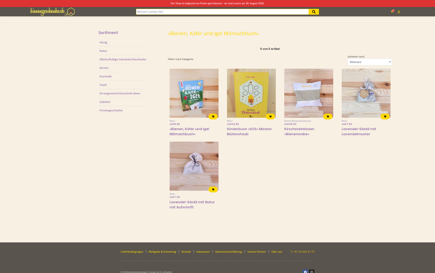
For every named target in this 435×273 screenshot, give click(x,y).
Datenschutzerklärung (228, 251)
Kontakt (186, 251)
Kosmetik (106, 76)
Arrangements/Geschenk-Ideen (120, 93)
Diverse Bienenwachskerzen (297, 120)
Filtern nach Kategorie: (181, 59)
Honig (103, 42)
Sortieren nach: (356, 56)
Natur (103, 51)
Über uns (276, 251)
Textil (103, 85)
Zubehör (105, 102)
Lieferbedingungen (132, 251)
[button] (213, 116)
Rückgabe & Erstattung (162, 251)
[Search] (314, 12)
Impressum (203, 251)
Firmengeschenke (111, 110)
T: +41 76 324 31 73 (302, 251)
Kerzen (104, 68)
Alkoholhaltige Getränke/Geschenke (123, 59)
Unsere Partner (256, 251)
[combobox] (222, 12)
